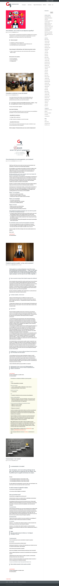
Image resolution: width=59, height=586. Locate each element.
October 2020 (47, 83)
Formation (19, 264)
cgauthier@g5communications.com (20, 429)
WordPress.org (47, 124)
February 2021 (47, 76)
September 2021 (47, 67)
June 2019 (46, 104)
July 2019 (46, 102)
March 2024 (47, 39)
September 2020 (47, 84)
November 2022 (47, 44)
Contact (49, 4)
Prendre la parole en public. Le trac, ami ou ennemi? (20, 263)
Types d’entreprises (38, 4)
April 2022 (46, 55)
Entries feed (47, 121)
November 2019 (47, 96)
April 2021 (46, 73)
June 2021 (46, 70)
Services (29, 4)
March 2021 (47, 75)
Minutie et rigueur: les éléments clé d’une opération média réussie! (49, 25)
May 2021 (46, 71)
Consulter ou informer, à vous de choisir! (16, 93)
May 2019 (46, 105)
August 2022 (47, 49)
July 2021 (46, 68)
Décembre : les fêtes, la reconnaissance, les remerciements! (48, 29)
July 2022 (46, 50)
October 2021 (47, 65)
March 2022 (47, 57)
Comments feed (47, 123)
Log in (46, 120)
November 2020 (47, 81)
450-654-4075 (29, 428)
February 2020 (47, 92)
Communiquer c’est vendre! (13, 459)
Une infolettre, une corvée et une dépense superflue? (20, 30)
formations (26, 431)
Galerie (44, 4)
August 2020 (47, 86)
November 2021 (47, 63)
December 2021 (47, 62)
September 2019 (47, 99)
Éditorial (17, 32)
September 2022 (47, 47)
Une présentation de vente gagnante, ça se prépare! (19, 159)
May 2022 (46, 54)
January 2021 (47, 78)
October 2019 (47, 97)
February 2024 (47, 41)
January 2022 (47, 60)
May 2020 (46, 89)
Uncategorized (47, 116)
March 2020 (47, 91)
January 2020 (47, 94)
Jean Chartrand (9, 32)
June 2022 (46, 52)
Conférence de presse (48, 109)
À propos (24, 4)
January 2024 (47, 42)
